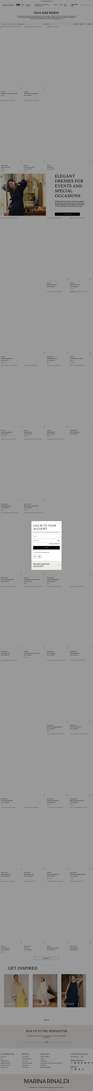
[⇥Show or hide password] (58, 541)
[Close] (59, 523)
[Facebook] (39, 556)
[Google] (35, 556)
